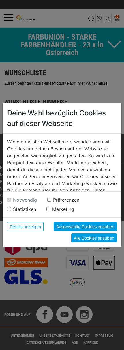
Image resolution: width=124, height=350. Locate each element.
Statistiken (24, 209)
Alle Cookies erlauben (94, 237)
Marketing (63, 209)
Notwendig (25, 200)
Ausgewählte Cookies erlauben (85, 226)
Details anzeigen (25, 226)
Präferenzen (66, 200)
